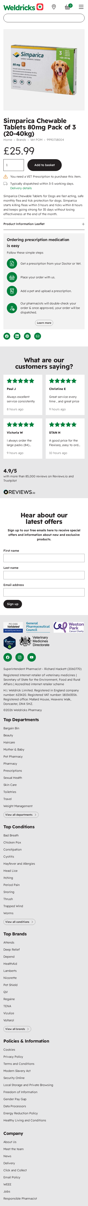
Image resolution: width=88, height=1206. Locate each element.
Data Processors (14, 1106)
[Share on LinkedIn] (17, 336)
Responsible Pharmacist (20, 1198)
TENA (7, 1006)
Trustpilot (10, 480)
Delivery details (21, 188)
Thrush (8, 899)
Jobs (6, 1191)
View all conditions (17, 921)
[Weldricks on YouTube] (31, 657)
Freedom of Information (20, 1092)
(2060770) (74, 669)
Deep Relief (11, 949)
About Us (9, 1142)
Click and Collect (15, 1170)
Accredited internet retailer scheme (39, 684)
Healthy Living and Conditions (24, 1120)
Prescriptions (12, 771)
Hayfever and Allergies (19, 864)
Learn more (44, 322)
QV (5, 992)
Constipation (12, 849)
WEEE (7, 1184)
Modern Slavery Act (17, 1071)
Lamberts (10, 971)
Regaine (9, 999)
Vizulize (8, 1013)
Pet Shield (10, 985)
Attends (8, 942)
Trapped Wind (13, 906)
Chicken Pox (12, 842)
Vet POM (36, 140)
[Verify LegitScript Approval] (9, 643)
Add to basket (44, 165)
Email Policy (11, 1177)
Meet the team (13, 1149)
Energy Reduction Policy (20, 1113)
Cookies (9, 1050)
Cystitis (8, 856)
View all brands (15, 1029)
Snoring (8, 892)
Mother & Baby (13, 749)
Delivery (9, 1163)
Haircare (9, 742)
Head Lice (10, 871)
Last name (10, 568)
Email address (13, 585)
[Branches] (54, 7)
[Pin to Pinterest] (27, 336)
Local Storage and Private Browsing (28, 1085)
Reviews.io (60, 476)
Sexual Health (12, 778)
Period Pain (11, 885)
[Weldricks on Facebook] (7, 657)
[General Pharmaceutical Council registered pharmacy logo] (38, 627)
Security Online (14, 1078)
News (7, 1156)
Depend (9, 957)
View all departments (18, 814)
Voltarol (8, 1020)
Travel (7, 799)
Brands (21, 140)
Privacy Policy (13, 1057)
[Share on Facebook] (6, 336)
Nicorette (10, 978)
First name (11, 551)
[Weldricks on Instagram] (19, 657)
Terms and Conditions (18, 1064)
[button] (81, 7)
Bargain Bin (11, 728)
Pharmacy (10, 764)
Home (7, 140)
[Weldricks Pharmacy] (23, 7)
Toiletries (9, 792)
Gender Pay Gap (14, 1099)
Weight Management (17, 806)
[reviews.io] (19, 492)
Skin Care (10, 785)
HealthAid (10, 964)
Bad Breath (11, 835)
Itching (8, 878)
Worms (8, 913)
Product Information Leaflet (23, 224)
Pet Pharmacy (13, 756)
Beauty (8, 735)
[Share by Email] (37, 336)
